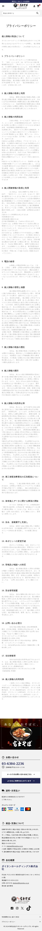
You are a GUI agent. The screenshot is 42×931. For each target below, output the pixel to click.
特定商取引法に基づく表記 (10, 917)
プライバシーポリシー (8, 922)
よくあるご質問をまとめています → (21, 781)
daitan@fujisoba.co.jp (15, 846)
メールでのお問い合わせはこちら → (21, 774)
